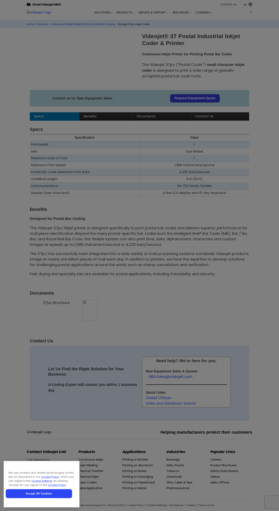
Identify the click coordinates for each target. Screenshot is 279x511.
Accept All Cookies (39, 493)
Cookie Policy (50, 477)
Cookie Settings (41, 481)
